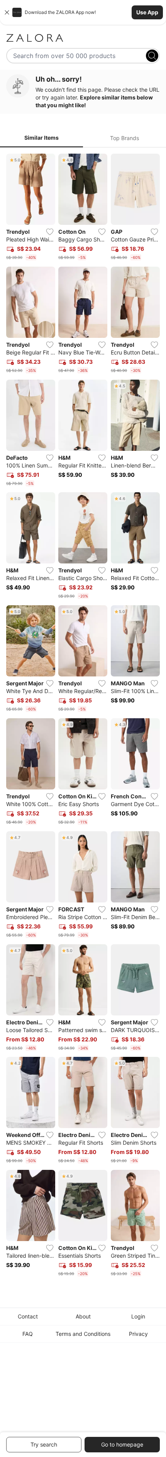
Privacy (138, 1333)
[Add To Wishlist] (49, 232)
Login (138, 1316)
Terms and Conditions (83, 1333)
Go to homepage (122, 1444)
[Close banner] (7, 12)
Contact (28, 1316)
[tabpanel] (83, 716)
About (83, 1316)
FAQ (27, 1333)
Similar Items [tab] (41, 137)
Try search (43, 1444)
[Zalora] (83, 38)
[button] (83, 12)
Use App (147, 12)
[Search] (152, 56)
